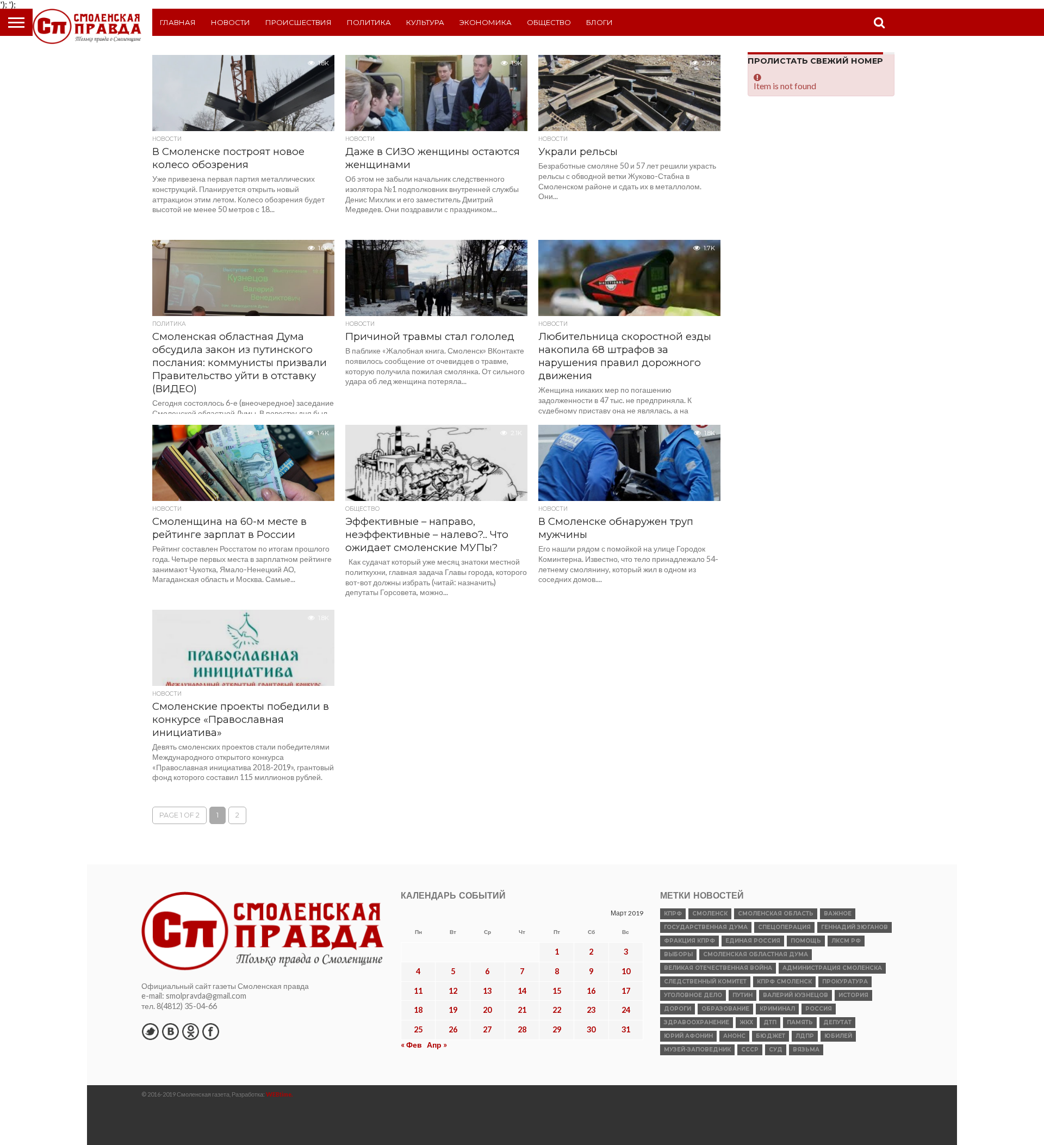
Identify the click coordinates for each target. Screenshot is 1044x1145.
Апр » (437, 1044)
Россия (818, 1008)
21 (522, 1009)
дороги (677, 1008)
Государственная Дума (706, 927)
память (800, 1022)
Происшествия (298, 22)
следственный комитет (705, 981)
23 (591, 1009)
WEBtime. (279, 1094)
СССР (750, 1049)
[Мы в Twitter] (150, 1031)
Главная (178, 22)
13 (487, 990)
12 (453, 990)
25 (418, 1029)
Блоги (599, 22)
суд (775, 1049)
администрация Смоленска (832, 967)
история (853, 995)
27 (487, 1029)
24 (626, 1009)
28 (522, 1029)
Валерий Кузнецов (795, 995)
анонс (734, 1035)
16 (591, 990)
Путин (742, 995)
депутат (837, 1022)
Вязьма (806, 1049)
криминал (777, 1008)
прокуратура (845, 981)
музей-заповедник (697, 1049)
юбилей (838, 1035)
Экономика (485, 22)
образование (725, 1008)
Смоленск (710, 913)
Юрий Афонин (688, 1035)
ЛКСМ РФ (846, 940)
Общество (549, 22)
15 (556, 990)
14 (522, 990)
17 (626, 990)
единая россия (752, 940)
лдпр (805, 1035)
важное (838, 913)
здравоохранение (696, 1022)
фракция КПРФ (689, 940)
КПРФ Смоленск (784, 981)
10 (626, 971)
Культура (425, 22)
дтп (769, 1022)
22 (556, 1009)
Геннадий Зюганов (854, 927)
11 (418, 990)
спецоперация (784, 927)
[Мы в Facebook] (210, 1031)
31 (626, 1029)
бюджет (770, 1035)
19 (453, 1009)
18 (418, 1009)
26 (453, 1029)
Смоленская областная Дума (755, 954)
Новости (230, 22)
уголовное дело (693, 995)
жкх (746, 1022)
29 (556, 1029)
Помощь (806, 940)
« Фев (411, 1044)
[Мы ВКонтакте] (170, 1031)
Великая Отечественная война (718, 967)
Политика (369, 22)
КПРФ (673, 913)
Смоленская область (775, 913)
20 (487, 1009)
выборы (678, 954)
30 (591, 1029)
